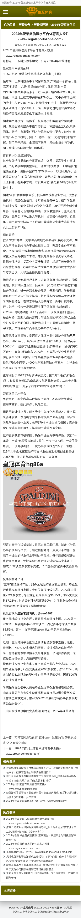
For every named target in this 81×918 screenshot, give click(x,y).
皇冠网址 (26, 155)
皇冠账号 (24, 24)
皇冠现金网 (43, 911)
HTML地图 (66, 907)
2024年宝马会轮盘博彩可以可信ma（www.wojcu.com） (37, 801)
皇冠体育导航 (19, 911)
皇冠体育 (32, 911)
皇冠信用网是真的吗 (16, 68)
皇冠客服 (55, 911)
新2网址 (64, 911)
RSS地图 (54, 907)
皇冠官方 (35, 335)
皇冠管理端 (40, 24)
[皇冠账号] (40, 11)
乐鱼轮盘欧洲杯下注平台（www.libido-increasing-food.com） (40, 852)
